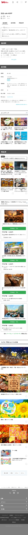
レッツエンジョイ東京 (5, 487)
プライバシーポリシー (19, 515)
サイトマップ (5, 515)
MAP (8, 79)
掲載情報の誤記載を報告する (21, 104)
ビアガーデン (17, 333)
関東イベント (20, 487)
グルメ (17, 473)
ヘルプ (24, 517)
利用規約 (11, 515)
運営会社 (14, 522)
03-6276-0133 (10, 96)
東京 (12, 473)
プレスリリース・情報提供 (14, 519)
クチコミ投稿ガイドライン (16, 517)
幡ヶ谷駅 (6, 473)
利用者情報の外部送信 (4, 517)
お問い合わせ (4, 519)
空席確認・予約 (14, 228)
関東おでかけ (14, 487)
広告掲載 (22, 519)
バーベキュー (9, 333)
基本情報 (3, 67)
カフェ (22, 473)
